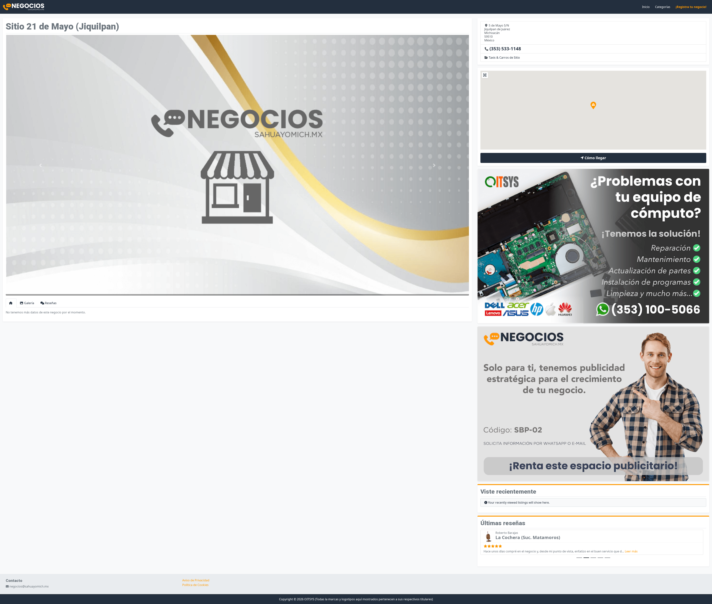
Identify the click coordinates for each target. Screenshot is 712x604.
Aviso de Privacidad (195, 580)
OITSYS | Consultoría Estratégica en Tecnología (547, 537)
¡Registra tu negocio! (691, 7)
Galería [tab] (29, 303)
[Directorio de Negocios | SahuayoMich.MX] (23, 6)
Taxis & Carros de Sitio (504, 57)
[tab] (11, 303)
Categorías (662, 7)
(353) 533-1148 (505, 48)
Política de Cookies (195, 585)
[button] (40, 165)
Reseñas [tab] (51, 303)
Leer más (640, 551)
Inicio (646, 7)
